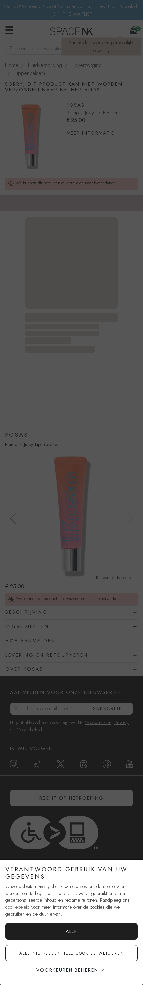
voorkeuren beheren (67, 970)
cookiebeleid (17, 907)
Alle (71, 931)
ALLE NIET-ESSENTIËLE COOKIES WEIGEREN (71, 953)
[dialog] (71, 922)
